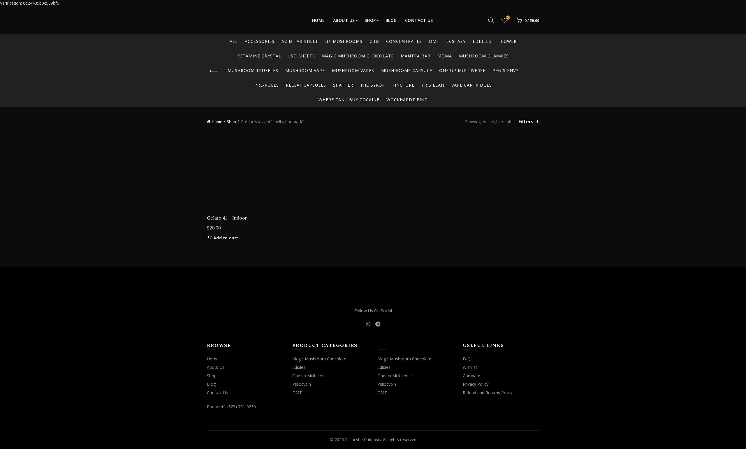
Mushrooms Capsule (406, 70)
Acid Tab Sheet (299, 41)
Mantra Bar (415, 56)
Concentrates (404, 41)
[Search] (491, 20)
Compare (471, 375)
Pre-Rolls (266, 85)
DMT (434, 41)
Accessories (260, 41)
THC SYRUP (372, 85)
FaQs (468, 359)
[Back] (214, 71)
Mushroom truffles (253, 70)
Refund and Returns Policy (487, 392)
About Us (344, 20)
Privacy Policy (475, 384)
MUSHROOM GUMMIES (484, 56)
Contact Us (419, 20)
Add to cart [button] (225, 238)
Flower (507, 41)
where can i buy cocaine (349, 99)
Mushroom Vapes (353, 70)
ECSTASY (456, 41)
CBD (374, 41)
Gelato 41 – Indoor (227, 218)
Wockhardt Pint (406, 99)
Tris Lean (432, 85)
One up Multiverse (462, 70)
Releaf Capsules (306, 85)
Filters (525, 121)
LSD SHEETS (301, 56)
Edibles (482, 41)
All (234, 41)
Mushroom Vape (305, 70)
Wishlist (508, 18)
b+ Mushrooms (344, 41)
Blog (391, 20)
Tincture (403, 85)
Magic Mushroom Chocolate (358, 56)
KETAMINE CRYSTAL (259, 56)
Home (318, 20)
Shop (370, 20)
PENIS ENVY (505, 70)
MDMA (444, 56)
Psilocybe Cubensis (363, 439)
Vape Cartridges (471, 85)
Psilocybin (301, 384)
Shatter (343, 85)
